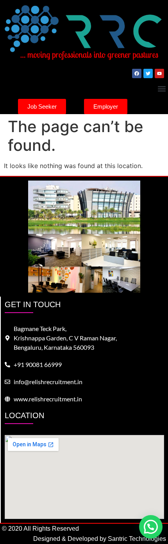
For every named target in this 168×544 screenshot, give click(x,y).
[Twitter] (148, 73)
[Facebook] (136, 73)
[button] (161, 88)
